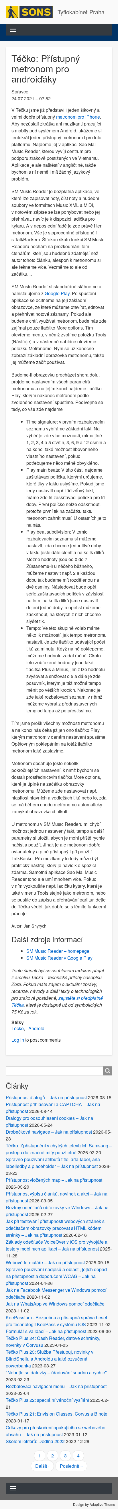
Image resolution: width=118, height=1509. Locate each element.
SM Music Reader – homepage (57, 951)
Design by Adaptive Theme (94, 1504)
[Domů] (32, 12)
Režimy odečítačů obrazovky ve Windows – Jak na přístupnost (57, 1211)
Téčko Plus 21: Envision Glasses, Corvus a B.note (56, 1413)
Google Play (57, 293)
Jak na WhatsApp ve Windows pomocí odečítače (55, 1303)
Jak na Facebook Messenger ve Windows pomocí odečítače (56, 1293)
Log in (17, 1039)
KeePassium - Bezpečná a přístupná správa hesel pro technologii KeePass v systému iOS (56, 1321)
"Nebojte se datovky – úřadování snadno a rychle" (56, 1372)
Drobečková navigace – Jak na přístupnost (49, 1131)
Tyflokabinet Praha (81, 12)
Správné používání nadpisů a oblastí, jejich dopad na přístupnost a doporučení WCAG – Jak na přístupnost (56, 1276)
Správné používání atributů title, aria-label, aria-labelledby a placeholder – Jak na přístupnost (53, 1162)
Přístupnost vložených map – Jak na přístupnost (54, 1180)
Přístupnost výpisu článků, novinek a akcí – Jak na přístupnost (56, 1197)
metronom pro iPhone (78, 116)
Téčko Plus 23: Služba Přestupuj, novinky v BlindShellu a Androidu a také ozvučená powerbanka (49, 1359)
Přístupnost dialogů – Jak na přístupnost (46, 1097)
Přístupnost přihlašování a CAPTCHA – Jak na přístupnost (53, 1107)
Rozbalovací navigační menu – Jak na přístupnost (56, 1386)
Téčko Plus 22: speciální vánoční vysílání (47, 1400)
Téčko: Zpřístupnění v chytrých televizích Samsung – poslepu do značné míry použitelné (59, 1149)
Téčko (17, 1028)
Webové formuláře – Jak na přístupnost (45, 1262)
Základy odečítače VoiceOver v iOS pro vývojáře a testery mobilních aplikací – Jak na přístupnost (56, 1245)
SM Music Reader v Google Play (59, 958)
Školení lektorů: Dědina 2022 (35, 1441)
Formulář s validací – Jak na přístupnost (46, 1331)
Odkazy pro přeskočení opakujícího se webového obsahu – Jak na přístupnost (55, 1431)
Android (36, 1028)
